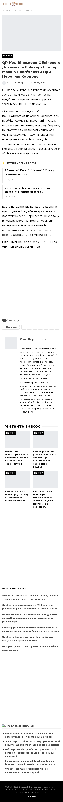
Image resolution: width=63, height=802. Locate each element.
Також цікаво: (22, 725)
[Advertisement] (31, 283)
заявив (7, 104)
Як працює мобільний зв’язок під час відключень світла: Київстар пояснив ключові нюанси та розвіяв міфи (30, 618)
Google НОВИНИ (41, 242)
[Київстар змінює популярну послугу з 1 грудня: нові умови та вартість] (17, 479)
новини (12, 320)
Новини (7, 56)
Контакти (31, 796)
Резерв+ (21, 320)
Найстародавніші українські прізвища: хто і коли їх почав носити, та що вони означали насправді (30, 753)
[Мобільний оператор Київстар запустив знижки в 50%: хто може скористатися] (17, 439)
